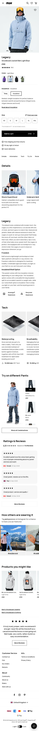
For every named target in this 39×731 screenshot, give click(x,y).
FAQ (3, 660)
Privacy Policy (26, 660)
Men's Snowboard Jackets (11, 610)
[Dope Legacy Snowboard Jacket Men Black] (16, 79)
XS (4, 121)
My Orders (5, 664)
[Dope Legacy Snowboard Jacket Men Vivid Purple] (4, 79)
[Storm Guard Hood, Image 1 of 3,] (5, 190)
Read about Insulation (9, 107)
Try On (29, 156)
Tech (22, 156)
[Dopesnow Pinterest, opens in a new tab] (24, 694)
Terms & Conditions (28, 657)
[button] (19, 726)
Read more (11, 295)
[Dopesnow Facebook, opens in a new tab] (14, 694)
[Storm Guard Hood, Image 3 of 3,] (18, 190)
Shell (5, 94)
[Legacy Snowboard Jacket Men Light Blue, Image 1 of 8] (19, 29)
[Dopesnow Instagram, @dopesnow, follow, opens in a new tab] (19, 694)
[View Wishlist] (32, 3)
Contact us (6, 657)
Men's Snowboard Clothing (11, 612)
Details (4, 156)
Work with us (6, 687)
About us (5, 680)
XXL (34, 121)
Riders (4, 683)
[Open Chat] (34, 726)
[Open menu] (3, 3)
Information (14, 156)
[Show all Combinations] (13, 402)
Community (6, 676)
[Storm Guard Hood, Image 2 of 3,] (12, 190)
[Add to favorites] (35, 10)
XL (29, 121)
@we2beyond (13, 553)
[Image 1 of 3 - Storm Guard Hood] (14, 182)
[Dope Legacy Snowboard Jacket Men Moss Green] (22, 79)
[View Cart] (36, 3)
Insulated (16, 94)
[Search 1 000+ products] (27, 3)
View (30, 390)
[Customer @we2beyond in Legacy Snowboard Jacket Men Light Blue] (13, 538)
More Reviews (19, 504)
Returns (5, 667)
